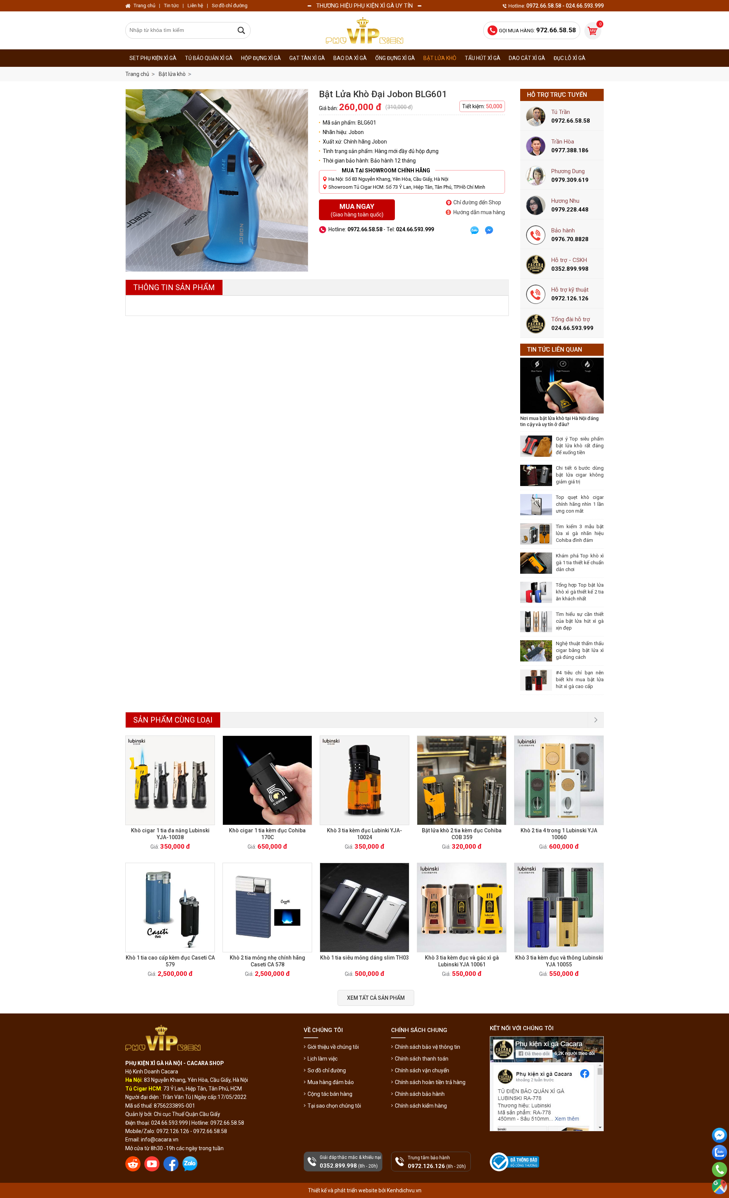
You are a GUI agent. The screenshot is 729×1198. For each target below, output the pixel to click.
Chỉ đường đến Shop (477, 202)
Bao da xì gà (350, 58)
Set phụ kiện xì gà (153, 58)
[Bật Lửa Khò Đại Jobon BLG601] (217, 180)
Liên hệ (195, 5)
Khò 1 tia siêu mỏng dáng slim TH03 (364, 958)
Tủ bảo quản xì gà (209, 58)
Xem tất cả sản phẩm (376, 998)
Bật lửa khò (439, 58)
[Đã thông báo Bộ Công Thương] (515, 1161)
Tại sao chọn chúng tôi (334, 1106)
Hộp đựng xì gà (261, 58)
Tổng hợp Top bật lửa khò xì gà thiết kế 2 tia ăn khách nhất (580, 591)
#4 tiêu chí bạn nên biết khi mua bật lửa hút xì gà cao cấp (580, 679)
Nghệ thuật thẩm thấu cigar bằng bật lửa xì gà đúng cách (580, 650)
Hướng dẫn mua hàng (479, 212)
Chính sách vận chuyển (422, 1070)
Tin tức (171, 5)
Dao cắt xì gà (527, 58)
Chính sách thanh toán (421, 1059)
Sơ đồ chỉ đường (327, 1070)
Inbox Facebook (719, 1149)
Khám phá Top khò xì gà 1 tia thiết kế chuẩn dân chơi (580, 562)
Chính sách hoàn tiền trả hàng (430, 1082)
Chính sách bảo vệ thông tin (427, 1047)
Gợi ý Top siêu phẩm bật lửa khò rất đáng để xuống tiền (580, 445)
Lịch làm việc (323, 1059)
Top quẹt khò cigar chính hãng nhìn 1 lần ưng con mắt (580, 504)
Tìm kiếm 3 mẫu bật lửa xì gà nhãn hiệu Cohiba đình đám (580, 533)
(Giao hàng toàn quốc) (357, 210)
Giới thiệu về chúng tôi (333, 1047)
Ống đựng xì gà (395, 58)
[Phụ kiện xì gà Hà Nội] (364, 30)
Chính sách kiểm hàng (421, 1106)
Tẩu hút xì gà (482, 58)
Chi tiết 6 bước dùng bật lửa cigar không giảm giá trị (580, 475)
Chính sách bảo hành (420, 1094)
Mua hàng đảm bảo (331, 1082)
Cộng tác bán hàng (330, 1094)
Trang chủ (137, 74)
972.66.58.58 (719, 1180)
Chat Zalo (717, 1166)
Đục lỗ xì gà (569, 58)
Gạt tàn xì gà (307, 58)
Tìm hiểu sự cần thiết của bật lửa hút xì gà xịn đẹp (580, 621)
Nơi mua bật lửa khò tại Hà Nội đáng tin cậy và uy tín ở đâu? (559, 421)
